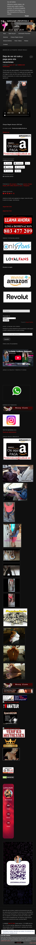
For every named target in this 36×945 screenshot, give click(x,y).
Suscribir (6, 339)
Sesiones (5, 37)
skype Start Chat (7, 206)
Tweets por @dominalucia (9, 432)
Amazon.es (6, 132)
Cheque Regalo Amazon (17, 37)
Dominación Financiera (24, 33)
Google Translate (29, 322)
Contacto (5, 44)
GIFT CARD (10, 185)
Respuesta (26, 185)
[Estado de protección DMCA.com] (8, 778)
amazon (25, 184)
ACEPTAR (19, 942)
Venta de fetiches (7, 40)
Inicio (4, 33)
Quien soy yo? (12, 33)
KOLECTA (16, 185)
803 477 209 (11, 923)
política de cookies (5, 940)
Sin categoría (13, 184)
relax (20, 185)
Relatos (26, 40)
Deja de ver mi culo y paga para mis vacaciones (12, 59)
